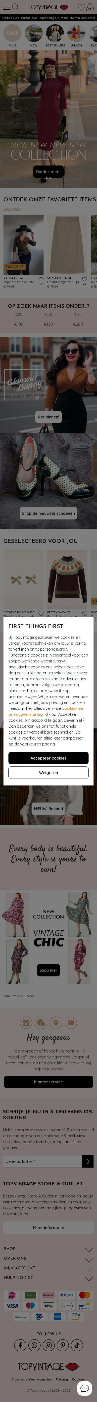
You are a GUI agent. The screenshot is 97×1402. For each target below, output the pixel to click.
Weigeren (48, 772)
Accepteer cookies (49, 758)
